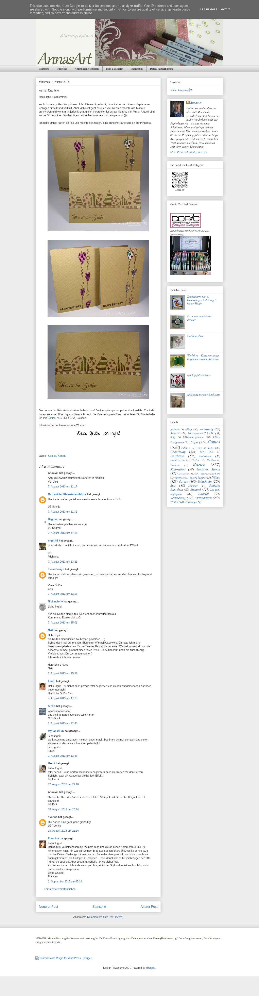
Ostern (183, 481)
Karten (62, 455)
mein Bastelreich (114, 68)
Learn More (208, 9)
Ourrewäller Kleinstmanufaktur (67, 494)
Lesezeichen (183, 473)
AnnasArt (196, 103)
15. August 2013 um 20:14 (63, 809)
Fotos (199, 447)
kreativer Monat (208, 469)
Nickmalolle (55, 601)
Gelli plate (207, 451)
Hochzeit (175, 465)
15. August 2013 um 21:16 (63, 830)
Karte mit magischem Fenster (199, 317)
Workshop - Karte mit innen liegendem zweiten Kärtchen (203, 357)
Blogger (150, 967)
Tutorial (203, 493)
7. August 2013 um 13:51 (62, 593)
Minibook (180, 477)
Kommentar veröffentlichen (59, 889)
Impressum (137, 68)
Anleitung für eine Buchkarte (203, 394)
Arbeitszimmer (195, 433)
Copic (194, 442)
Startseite (44, 68)
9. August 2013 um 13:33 (62, 755)
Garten (210, 448)
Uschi (51, 763)
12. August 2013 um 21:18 (63, 784)
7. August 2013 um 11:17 (62, 486)
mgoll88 (53, 540)
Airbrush (174, 429)
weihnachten (203, 497)
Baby (173, 437)
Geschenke (177, 455)
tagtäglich (176, 494)
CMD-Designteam (193, 437)
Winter (174, 502)
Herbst (195, 460)
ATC (211, 433)
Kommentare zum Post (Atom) (105, 916)
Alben (188, 429)
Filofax (185, 448)
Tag (212, 490)
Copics (51, 417)
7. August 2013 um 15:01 (62, 622)
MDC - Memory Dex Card (206, 473)
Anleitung (206, 429)
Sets (173, 485)
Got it (225, 9)
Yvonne (52, 816)
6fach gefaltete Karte (199, 375)
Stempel (195, 489)
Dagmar (53, 519)
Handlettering (177, 460)
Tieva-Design (56, 569)
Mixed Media (197, 477)
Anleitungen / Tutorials (87, 68)
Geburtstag (178, 451)
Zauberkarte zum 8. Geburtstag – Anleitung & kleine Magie (202, 300)
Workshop (190, 502)
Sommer (192, 485)
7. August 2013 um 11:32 (62, 511)
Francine (53, 838)
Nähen (216, 477)
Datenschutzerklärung (161, 68)
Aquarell (175, 433)
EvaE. (51, 681)
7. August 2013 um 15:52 (62, 673)
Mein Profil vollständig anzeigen (188, 152)
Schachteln (205, 481)
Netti (51, 630)
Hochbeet (211, 460)
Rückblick (62, 68)
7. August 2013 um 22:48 (62, 723)
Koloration (177, 469)
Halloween (205, 456)
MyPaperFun (56, 730)
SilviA (51, 706)
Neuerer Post (48, 906)
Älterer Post (149, 906)
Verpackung (178, 497)
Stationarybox (195, 336)
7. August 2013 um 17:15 (62, 698)
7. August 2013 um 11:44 (62, 532)
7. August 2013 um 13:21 (62, 561)
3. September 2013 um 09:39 (65, 881)
